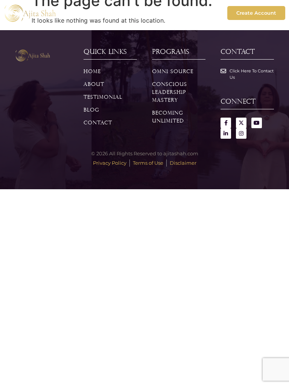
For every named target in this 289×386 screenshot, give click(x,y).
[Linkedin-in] (226, 133)
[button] (144, 13)
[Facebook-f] (226, 123)
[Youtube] (256, 123)
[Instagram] (241, 133)
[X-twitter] (241, 123)
